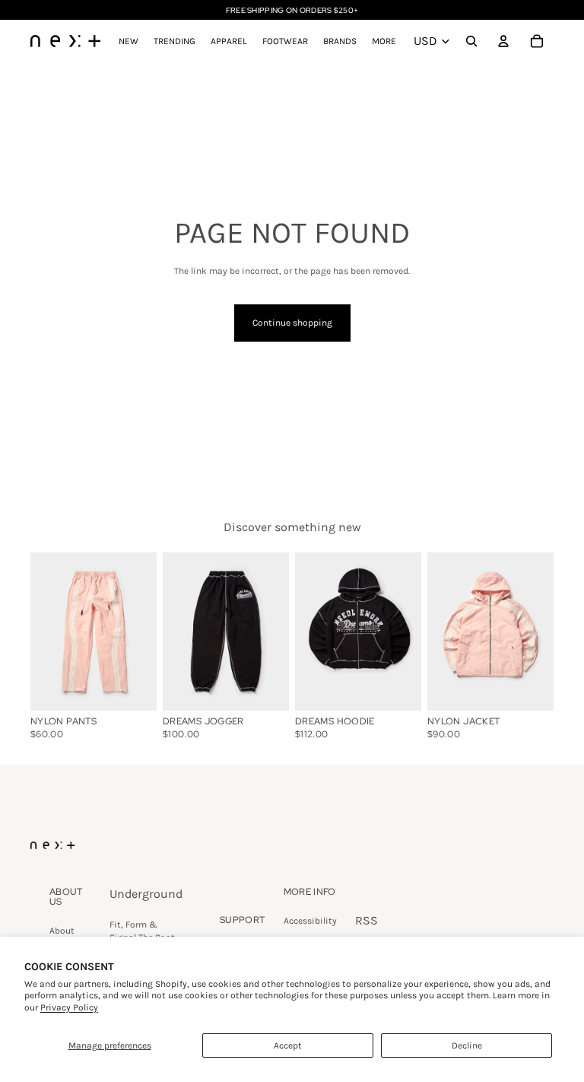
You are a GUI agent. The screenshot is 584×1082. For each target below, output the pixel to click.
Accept (288, 1045)
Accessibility (310, 920)
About (62, 930)
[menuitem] (384, 41)
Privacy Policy (69, 1007)
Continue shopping (292, 322)
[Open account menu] (503, 41)
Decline (467, 1045)
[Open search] (471, 41)
